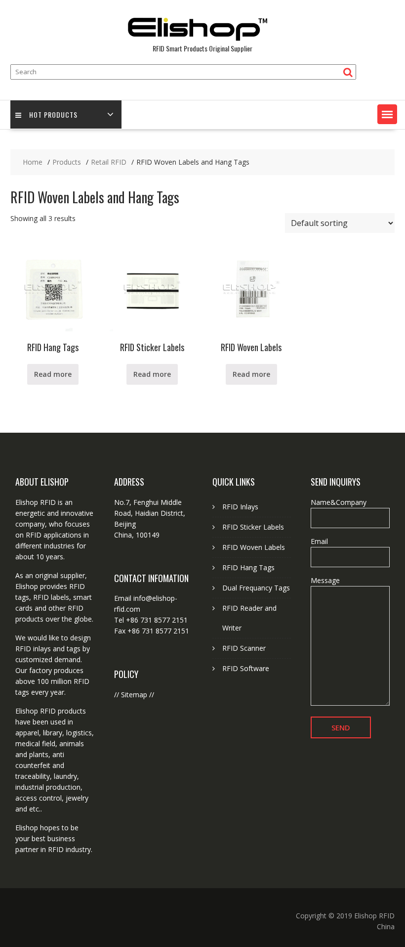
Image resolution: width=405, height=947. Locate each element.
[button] (387, 114)
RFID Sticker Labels (253, 527)
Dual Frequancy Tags (256, 587)
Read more (53, 374)
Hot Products (53, 114)
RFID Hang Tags (248, 567)
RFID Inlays (240, 506)
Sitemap (134, 694)
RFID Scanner (244, 648)
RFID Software (245, 668)
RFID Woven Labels (253, 547)
